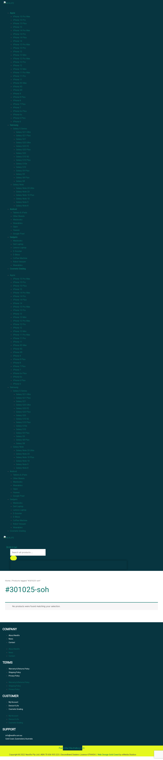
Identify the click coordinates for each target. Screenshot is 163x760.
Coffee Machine (20, 258)
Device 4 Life (14, 706)
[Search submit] (13, 558)
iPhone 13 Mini (19, 55)
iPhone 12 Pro (19, 62)
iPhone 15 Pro (19, 20)
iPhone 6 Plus (19, 118)
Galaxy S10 (21, 167)
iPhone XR (17, 90)
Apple (12, 13)
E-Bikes (16, 254)
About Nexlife (14, 635)
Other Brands (19, 216)
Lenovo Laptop (19, 247)
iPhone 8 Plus (19, 97)
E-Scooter (17, 251)
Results (16, 562)
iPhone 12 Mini (19, 69)
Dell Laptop (18, 244)
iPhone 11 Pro (19, 76)
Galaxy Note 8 (22, 205)
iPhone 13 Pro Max (21, 44)
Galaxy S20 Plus (23, 149)
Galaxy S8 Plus (22, 177)
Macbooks (17, 219)
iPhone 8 (17, 100)
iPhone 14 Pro (19, 34)
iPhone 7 (17, 107)
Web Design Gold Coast (108, 754)
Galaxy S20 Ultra (23, 142)
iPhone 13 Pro (19, 48)
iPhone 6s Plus (20, 111)
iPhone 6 (17, 121)
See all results (19, 567)
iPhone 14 (17, 41)
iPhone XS (17, 86)
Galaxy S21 (21, 139)
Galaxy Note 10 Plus (25, 195)
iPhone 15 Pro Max (21, 16)
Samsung (14, 125)
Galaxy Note (18, 184)
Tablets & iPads (20, 212)
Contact (12, 642)
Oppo (15, 226)
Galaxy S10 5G (22, 156)
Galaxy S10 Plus (23, 160)
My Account (13, 702)
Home (7, 581)
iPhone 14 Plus (20, 37)
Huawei (16, 230)
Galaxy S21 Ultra (23, 132)
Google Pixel (18, 233)
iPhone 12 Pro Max (21, 58)
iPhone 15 (17, 27)
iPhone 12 (17, 65)
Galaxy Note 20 (23, 191)
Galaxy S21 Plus (23, 135)
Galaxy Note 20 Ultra (25, 188)
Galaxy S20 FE (22, 146)
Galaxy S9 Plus (22, 170)
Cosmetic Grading (18, 268)
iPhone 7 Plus (19, 104)
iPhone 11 (17, 79)
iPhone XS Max (20, 83)
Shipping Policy (15, 672)
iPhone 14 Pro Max (21, 30)
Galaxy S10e (21, 163)
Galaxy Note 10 (23, 198)
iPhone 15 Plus (20, 23)
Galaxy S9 (20, 174)
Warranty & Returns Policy (19, 669)
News (11, 639)
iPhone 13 (17, 51)
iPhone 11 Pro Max (21, 72)
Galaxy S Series (20, 128)
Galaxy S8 (20, 181)
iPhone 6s (17, 114)
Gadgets (13, 237)
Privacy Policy (14, 676)
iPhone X (17, 93)
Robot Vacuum (19, 261)
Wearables (18, 223)
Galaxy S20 (21, 153)
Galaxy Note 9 (22, 202)
